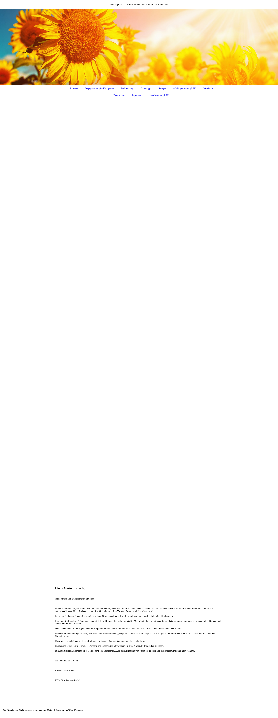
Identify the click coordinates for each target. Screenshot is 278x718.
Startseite (74, 88)
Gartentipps (146, 88)
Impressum (137, 95)
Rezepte (162, 88)
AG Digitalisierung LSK (184, 88)
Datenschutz (119, 95)
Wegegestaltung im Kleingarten (99, 88)
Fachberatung (127, 88)
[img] (139, 47)
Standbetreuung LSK (159, 95)
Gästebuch (208, 88)
